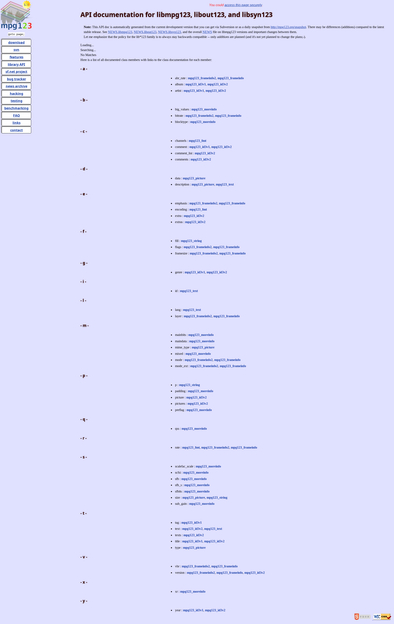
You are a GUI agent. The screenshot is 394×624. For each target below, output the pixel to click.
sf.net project (16, 71)
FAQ (16, 115)
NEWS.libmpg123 (120, 32)
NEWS (207, 32)
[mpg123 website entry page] (16, 29)
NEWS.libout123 (145, 32)
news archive (16, 86)
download (16, 42)
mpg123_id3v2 (217, 84)
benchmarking (16, 108)
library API (16, 64)
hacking (16, 93)
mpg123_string (191, 241)
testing (16, 100)
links (17, 122)
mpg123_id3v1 (196, 84)
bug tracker (16, 79)
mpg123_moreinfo (204, 109)
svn (16, 49)
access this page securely (243, 5)
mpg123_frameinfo (231, 78)
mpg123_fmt (197, 140)
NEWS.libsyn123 (169, 32)
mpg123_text (225, 184)
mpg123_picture (194, 178)
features (16, 57)
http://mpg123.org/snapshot (288, 27)
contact (16, 130)
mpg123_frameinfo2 (202, 78)
